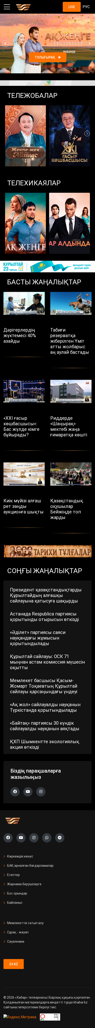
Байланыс (15, 902)
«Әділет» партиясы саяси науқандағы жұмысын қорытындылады (37, 638)
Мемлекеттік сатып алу (25, 923)
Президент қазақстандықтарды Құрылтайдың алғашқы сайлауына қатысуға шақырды (46, 595)
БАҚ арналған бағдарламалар (30, 865)
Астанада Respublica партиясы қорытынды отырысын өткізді (44, 616)
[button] (5, 43)
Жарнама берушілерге (24, 884)
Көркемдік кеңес (20, 856)
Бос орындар (17, 893)
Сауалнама (15, 941)
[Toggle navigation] (6, 6)
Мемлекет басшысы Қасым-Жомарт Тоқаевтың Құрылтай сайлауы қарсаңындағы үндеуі (43, 686)
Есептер (13, 875)
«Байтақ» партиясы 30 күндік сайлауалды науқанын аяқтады (44, 725)
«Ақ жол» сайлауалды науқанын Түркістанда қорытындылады (45, 707)
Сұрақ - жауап (18, 932)
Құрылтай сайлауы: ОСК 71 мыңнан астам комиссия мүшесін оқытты (47, 662)
